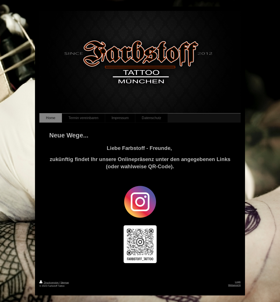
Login (238, 282)
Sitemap (64, 282)
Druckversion (51, 282)
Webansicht (234, 285)
